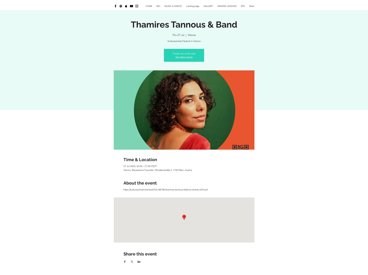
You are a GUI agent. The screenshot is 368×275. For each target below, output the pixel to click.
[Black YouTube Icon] (131, 6)
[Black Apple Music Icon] (126, 6)
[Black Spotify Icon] (121, 6)
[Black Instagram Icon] (137, 6)
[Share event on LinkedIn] (139, 261)
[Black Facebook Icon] (115, 6)
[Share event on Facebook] (124, 261)
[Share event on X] (132, 261)
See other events (184, 57)
